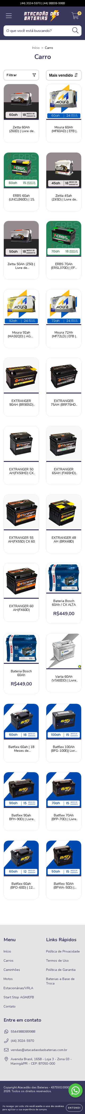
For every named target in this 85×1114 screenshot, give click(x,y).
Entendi (74, 1108)
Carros (8, 960)
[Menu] (9, 16)
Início (36, 48)
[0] (75, 17)
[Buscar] (75, 30)
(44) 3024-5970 (22, 1041)
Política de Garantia (61, 970)
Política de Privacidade (63, 951)
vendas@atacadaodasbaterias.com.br (39, 1050)
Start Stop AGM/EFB (19, 997)
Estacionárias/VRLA (18, 988)
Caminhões (12, 970)
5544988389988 (23, 1031)
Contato (10, 1006)
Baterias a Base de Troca (60, 981)
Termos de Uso (57, 960)
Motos (8, 979)
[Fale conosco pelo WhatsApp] (75, 1090)
